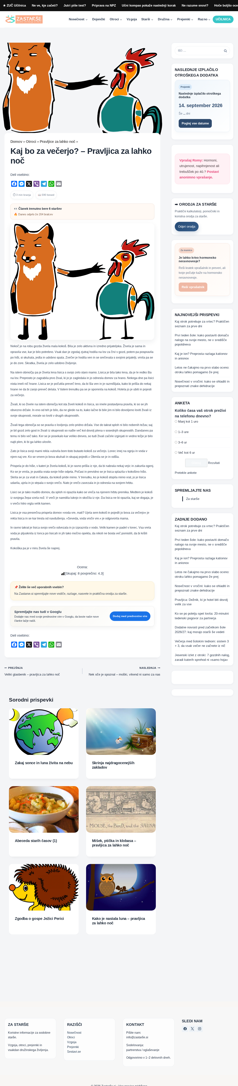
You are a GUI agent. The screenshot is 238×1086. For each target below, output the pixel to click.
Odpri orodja (186, 227)
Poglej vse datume (195, 123)
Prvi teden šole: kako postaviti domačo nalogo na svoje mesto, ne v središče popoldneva (202, 340)
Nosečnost (74, 1032)
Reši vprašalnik (193, 287)
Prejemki (73, 1046)
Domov (16, 141)
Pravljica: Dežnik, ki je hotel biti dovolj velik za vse (201, 602)
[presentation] (44, 731)
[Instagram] (199, 1029)
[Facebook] (185, 1029)
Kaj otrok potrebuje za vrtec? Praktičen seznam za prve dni (202, 324)
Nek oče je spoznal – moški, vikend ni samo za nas (124, 671)
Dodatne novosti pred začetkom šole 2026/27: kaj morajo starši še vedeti (200, 630)
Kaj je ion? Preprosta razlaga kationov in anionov (201, 356)
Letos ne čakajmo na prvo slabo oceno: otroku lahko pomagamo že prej (202, 370)
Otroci (31, 141)
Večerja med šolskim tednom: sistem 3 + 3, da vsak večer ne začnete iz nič (202, 644)
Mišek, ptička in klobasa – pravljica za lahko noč (114, 843)
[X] (192, 1029)
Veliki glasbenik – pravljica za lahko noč (32, 671)
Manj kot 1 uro (188, 422)
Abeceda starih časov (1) (36, 841)
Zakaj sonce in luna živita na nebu (44, 763)
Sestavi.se (74, 1051)
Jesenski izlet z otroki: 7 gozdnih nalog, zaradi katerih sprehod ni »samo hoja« (202, 657)
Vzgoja (132, 19)
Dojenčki (98, 19)
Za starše (192, 499)
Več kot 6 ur (186, 453)
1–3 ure (183, 432)
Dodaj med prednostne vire (130, 616)
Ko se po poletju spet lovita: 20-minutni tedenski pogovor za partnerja (202, 616)
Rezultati (214, 463)
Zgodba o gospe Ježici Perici (39, 919)
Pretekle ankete (186, 473)
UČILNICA (223, 19)
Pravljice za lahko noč (57, 141)
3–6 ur (182, 442)
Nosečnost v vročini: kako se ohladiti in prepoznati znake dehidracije (202, 384)
